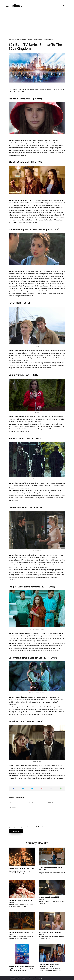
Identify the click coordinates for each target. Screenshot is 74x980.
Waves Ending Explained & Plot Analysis (21, 966)
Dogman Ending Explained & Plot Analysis (49, 898)
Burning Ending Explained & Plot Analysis (22, 868)
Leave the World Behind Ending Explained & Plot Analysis (49, 965)
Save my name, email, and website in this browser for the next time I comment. (31, 827)
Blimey (17, 6)
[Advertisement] (37, 25)
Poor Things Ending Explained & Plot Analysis (20, 901)
